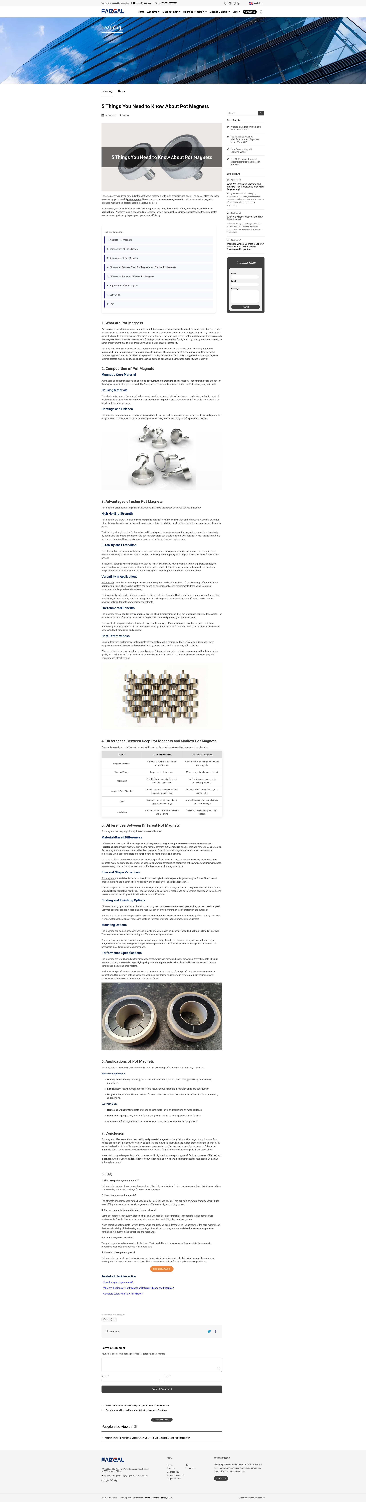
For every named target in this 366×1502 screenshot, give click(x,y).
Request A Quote (161, 1269)
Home (169, 1465)
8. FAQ (110, 304)
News (121, 91)
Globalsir (260, 1498)
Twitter (209, 1331)
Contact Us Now (162, 1420)
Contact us (213, 1158)
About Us (171, 1468)
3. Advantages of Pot (118, 258)
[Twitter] (230, 3)
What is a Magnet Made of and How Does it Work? (245, 218)
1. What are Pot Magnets (119, 240)
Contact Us (249, 11)
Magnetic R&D (173, 1472)
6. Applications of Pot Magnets (122, 285)
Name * (106, 1376)
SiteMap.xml (138, 1498)
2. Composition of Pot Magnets (123, 249)
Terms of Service (152, 1498)
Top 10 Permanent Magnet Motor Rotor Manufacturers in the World (245, 162)
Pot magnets (108, 507)
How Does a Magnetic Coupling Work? (242, 150)
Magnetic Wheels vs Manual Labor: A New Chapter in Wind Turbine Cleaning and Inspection (147, 1438)
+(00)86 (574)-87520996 (167, 3)
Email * (168, 1376)
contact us (115, 3)
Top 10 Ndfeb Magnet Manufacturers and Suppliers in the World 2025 (245, 139)
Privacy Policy (166, 1498)
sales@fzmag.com (143, 3)
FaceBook (216, 1331)
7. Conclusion (114, 294)
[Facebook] (225, 3)
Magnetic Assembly (176, 1475)
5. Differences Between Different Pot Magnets (130, 276)
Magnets (133, 258)
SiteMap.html (126, 1498)
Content (104, 1354)
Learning (107, 91)
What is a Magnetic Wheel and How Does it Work (246, 128)
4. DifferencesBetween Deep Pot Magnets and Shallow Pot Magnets (141, 267)
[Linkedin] (234, 3)
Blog (188, 1465)
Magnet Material (174, 1479)
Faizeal (126, 115)
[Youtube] (238, 3)
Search (260, 108)
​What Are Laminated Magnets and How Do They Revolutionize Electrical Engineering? (245, 187)
